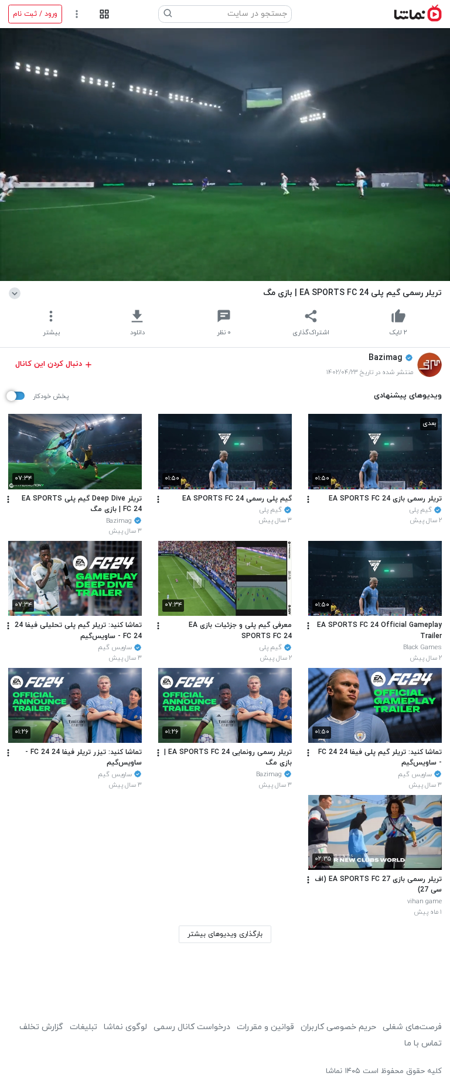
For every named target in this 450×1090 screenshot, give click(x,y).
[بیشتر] (308, 499)
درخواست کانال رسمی (192, 1027)
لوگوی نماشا (125, 1027)
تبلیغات (83, 1027)
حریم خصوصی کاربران (338, 1027)
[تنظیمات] (77, 14)
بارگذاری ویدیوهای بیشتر (225, 934)
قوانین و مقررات (265, 1027)
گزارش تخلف (41, 1027)
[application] (225, 154)
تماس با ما (423, 1043)
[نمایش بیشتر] (16, 292)
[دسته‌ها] (104, 14)
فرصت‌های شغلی (412, 1027)
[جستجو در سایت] (168, 14)
